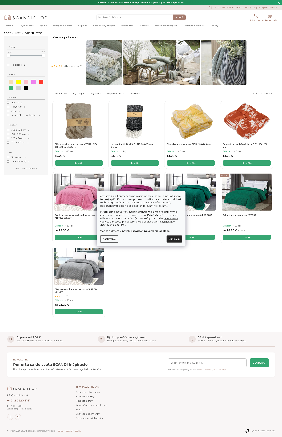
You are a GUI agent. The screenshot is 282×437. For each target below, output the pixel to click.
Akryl (15, 111)
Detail (79, 237)
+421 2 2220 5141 (18, 400)
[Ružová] (25, 81)
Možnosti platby (84, 401)
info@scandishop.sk (17, 395)
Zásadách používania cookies (150, 231)
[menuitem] (8, 25)
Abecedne (135, 93)
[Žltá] (18, 81)
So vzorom (18, 157)
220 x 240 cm (20, 138)
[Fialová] (33, 81)
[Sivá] (18, 87)
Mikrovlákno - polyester (25, 115)
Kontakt (80, 409)
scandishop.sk (18, 417)
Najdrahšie (96, 93)
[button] (81, 66)
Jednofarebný (20, 161)
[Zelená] (10, 87)
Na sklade (18, 65)
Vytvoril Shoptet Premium (263, 431)
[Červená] (40, 81)
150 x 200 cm (20, 134)
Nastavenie (109, 239)
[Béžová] (10, 81)
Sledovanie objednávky (88, 392)
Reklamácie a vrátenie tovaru (91, 405)
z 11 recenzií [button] (74, 66)
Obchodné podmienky (88, 414)
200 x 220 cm (20, 130)
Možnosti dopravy (85, 396)
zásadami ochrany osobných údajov (213, 370)
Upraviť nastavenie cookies (70, 431)
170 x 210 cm (20, 142)
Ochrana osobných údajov (89, 418)
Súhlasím (174, 239)
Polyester (18, 106)
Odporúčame (60, 93)
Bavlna (16, 102)
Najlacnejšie (79, 93)
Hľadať (179, 17)
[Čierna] (25, 87)
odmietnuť (167, 222)
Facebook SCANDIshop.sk (10, 417)
